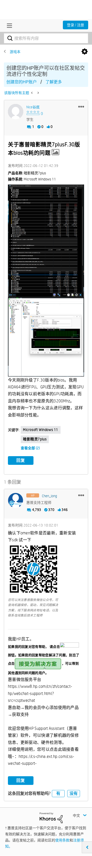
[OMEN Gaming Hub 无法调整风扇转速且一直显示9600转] (37, 92)
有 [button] (58, 793)
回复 (20, 460)
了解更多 (53, 82)
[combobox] (46, 38)
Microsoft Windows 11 (40, 429)
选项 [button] (84, 51)
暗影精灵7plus (35, 439)
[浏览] (8, 25)
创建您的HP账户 (21, 82)
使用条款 (62, 840)
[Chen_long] (15, 500)
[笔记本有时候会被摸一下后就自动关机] (32, 92)
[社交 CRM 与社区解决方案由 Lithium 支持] (51, 817)
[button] (81, 106)
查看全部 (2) (30, 448)
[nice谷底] (15, 111)
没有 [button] (74, 793)
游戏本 (15, 51)
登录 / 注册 (75, 25)
